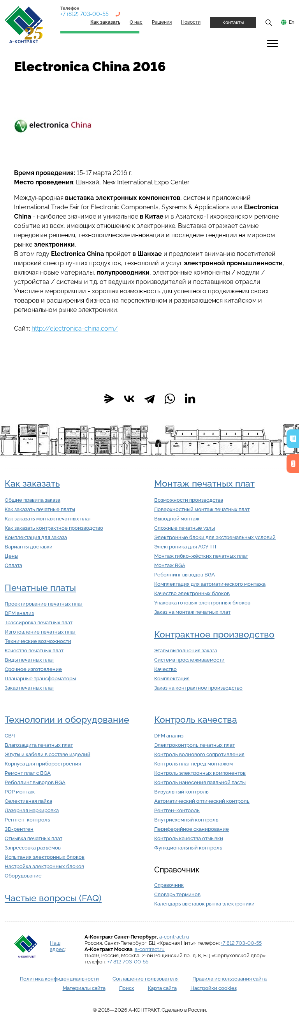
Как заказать (32, 483)
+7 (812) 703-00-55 (84, 14)
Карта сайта (162, 988)
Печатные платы (40, 588)
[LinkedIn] (190, 398)
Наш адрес (57, 946)
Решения (162, 22)
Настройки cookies (213, 988)
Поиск (126, 988)
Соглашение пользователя (146, 979)
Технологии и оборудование (67, 720)
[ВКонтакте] (129, 398)
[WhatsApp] (169, 398)
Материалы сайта (84, 988)
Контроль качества (195, 720)
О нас (136, 22)
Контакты (233, 22)
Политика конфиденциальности (59, 979)
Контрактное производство (214, 634)
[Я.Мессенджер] (109, 398)
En (291, 22)
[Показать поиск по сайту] (269, 22)
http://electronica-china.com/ (75, 328)
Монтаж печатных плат (204, 483)
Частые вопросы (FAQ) (53, 898)
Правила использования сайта (229, 979)
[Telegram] (149, 398)
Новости (191, 22)
